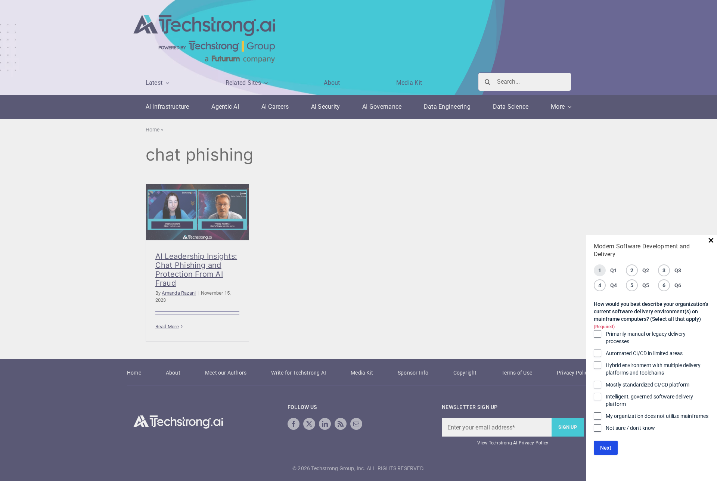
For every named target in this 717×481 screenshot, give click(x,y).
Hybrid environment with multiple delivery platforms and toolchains (653, 369)
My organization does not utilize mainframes (657, 416)
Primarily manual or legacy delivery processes (646, 337)
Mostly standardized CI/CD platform (647, 385)
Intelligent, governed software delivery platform (649, 400)
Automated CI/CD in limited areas (644, 353)
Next (605, 448)
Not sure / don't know (630, 428)
